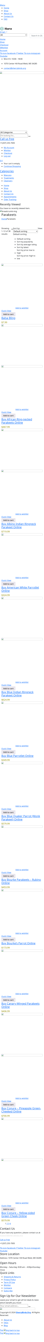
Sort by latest (23, 247)
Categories (7, 171)
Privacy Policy (10, 1279)
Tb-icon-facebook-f (8, 53)
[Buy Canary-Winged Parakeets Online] (21, 969)
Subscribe (8, 1291)
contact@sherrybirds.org (15, 68)
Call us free (7, 139)
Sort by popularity (25, 241)
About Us (8, 191)
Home (6, 185)
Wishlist (7, 150)
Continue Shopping (12, 166)
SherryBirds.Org (23, 1312)
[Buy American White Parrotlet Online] (21, 553)
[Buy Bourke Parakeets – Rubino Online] (21, 845)
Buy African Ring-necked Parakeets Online (16, 420)
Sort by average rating (27, 244)
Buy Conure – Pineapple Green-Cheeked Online (21, 1109)
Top (2, 1330)
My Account (9, 147)
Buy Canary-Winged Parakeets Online (20, 1005)
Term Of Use (9, 1282)
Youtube (3, 56)
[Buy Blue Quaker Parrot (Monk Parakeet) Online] (21, 782)
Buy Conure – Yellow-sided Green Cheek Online (18, 1214)
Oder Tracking (10, 199)
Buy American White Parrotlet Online (20, 589)
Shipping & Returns (12, 1276)
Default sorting (23, 239)
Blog (6, 1325)
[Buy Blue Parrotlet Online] (21, 722)
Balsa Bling (8, 318)
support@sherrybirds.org (11, 1235)
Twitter (20, 53)
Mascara (7, 175)
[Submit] (29, 1306)
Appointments (10, 196)
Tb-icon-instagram (32, 53)
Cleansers (8, 181)
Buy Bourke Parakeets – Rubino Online (21, 881)
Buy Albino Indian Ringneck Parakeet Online (18, 525)
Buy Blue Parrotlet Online (17, 756)
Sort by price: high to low (26, 257)
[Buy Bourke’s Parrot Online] (21, 909)
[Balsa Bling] (21, 284)
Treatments (9, 178)
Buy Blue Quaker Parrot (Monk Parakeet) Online (20, 817)
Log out (7, 156)
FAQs (6, 1322)
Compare (8, 1288)
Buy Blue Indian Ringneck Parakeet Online (17, 693)
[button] (25, 245)
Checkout (8, 153)
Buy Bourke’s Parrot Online (18, 943)
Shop (6, 188)
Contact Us (8, 194)
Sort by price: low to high (26, 251)
